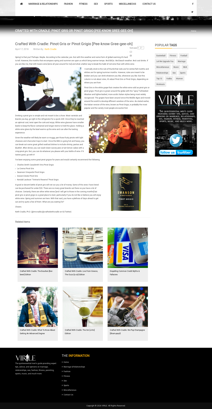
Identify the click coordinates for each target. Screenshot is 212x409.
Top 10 (159, 79)
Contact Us (68, 395)
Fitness (173, 56)
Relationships (162, 73)
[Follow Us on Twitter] (176, 123)
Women (179, 79)
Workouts (160, 84)
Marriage (181, 61)
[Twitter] (192, 12)
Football (183, 56)
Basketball (160, 56)
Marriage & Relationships (74, 367)
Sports (182, 73)
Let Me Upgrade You (165, 61)
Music (176, 67)
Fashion (67, 371)
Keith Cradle (50, 49)
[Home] (21, 4)
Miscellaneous (162, 67)
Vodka (169, 79)
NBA (185, 67)
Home (193, 31)
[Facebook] (192, 4)
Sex (174, 73)
